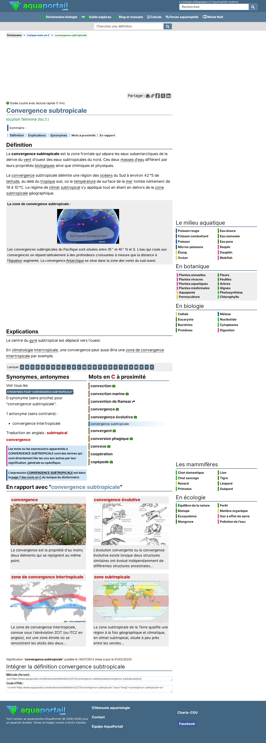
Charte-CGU (187, 712)
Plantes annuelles (192, 275)
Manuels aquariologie (112, 708)
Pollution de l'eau (232, 522)
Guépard (226, 489)
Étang (182, 252)
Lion (223, 473)
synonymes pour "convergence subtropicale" (40, 391)
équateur (15, 261)
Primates (185, 489)
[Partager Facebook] (157, 96)
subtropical (70, 187)
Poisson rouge (188, 231)
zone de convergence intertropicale (47, 576)
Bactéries (185, 325)
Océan (183, 258)
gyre (33, 340)
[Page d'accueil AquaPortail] (38, 10)
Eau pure (226, 242)
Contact (98, 717)
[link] (38, 6)
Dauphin (226, 252)
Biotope (184, 511)
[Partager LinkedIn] (168, 96)
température (85, 181)
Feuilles (225, 279)
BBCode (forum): (18, 674)
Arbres (225, 283)
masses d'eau (132, 159)
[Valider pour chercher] (253, 7)
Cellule (183, 314)
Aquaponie (187, 292)
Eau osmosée (230, 236)
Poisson (184, 242)
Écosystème (187, 516)
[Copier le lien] (152, 96)
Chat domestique (191, 473)
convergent (101, 430)
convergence (22, 175)
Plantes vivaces (191, 279)
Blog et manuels (131, 17)
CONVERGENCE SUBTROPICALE (50, 472)
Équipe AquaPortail (107, 726)
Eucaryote (185, 319)
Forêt (224, 505)
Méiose (225, 314)
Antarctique (75, 261)
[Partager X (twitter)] (163, 96)
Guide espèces (100, 17)
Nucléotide (228, 319)
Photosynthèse (231, 292)
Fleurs (224, 275)
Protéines (185, 330)
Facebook (187, 724)
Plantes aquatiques (193, 283)
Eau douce (228, 231)
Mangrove (185, 522)
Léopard (226, 483)
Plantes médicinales (194, 288)
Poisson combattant (193, 236)
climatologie (22, 350)
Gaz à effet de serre (235, 516)
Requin (225, 247)
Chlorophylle (229, 297)
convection (101, 386)
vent (27, 159)
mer (129, 181)
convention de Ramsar (111, 401)
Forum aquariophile (184, 17)
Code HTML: (14, 683)
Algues (225, 288)
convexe (98, 446)
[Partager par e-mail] (148, 96)
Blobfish (226, 258)
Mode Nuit (215, 17)
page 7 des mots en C (26, 477)
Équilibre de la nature (194, 505)
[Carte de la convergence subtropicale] (89, 226)
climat (54, 187)
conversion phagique (110, 438)
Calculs (155, 17)
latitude (12, 181)
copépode (100, 462)
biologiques (45, 165)
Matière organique (234, 511)
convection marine (108, 394)
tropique (47, 181)
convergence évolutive (112, 417)
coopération (102, 454)
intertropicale (46, 350)
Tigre (224, 478)
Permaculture (189, 297)
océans (106, 175)
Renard (183, 483)
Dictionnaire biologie (61, 17)
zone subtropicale (112, 576)
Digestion (227, 330)
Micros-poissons (190, 247)
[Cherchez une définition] (167, 26)
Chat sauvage (188, 478)
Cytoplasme (229, 325)
